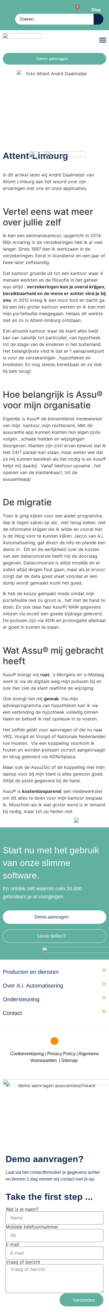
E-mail (12, 1244)
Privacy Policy (61, 1053)
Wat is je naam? (22, 1209)
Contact (12, 1013)
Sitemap (70, 1060)
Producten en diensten (31, 972)
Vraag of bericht (23, 1262)
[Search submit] (98, 19)
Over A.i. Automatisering (33, 986)
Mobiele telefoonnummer (32, 1226)
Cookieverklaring (27, 1053)
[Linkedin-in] (54, 1041)
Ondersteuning (21, 999)
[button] (103, 40)
